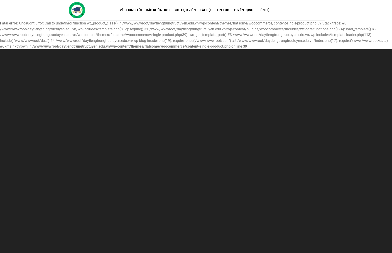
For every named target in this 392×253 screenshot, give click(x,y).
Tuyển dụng (243, 10)
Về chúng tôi (131, 10)
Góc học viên (185, 10)
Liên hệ (264, 10)
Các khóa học (157, 10)
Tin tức (223, 10)
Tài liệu (206, 10)
